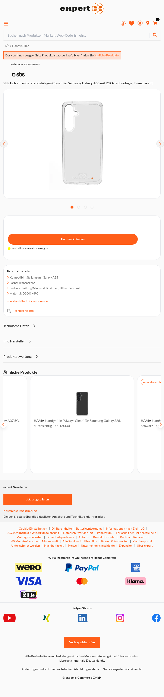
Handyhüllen (19, 45)
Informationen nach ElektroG (125, 528)
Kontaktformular (104, 537)
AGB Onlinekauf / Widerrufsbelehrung (33, 533)
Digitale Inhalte (61, 528)
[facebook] (156, 618)
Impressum (104, 533)
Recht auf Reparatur (133, 537)
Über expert (145, 545)
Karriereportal (142, 541)
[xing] (46, 618)
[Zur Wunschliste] (131, 23)
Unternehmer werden (25, 545)
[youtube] (9, 618)
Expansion (126, 545)
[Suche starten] (155, 35)
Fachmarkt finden (73, 239)
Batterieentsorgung (89, 528)
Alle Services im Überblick (79, 541)
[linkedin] (83, 618)
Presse (72, 545)
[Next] (160, 144)
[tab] (72, 207)
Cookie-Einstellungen (33, 528)
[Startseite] (7, 45)
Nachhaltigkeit (54, 545)
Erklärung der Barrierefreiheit (136, 533)
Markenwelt (50, 541)
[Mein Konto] (140, 23)
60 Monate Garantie (24, 541)
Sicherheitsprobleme (60, 537)
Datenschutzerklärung (78, 533)
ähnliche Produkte (106, 55)
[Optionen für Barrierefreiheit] (123, 23)
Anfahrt (83, 537)
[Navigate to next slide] (160, 424)
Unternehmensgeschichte (98, 545)
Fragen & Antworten (114, 541)
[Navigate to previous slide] (3, 424)
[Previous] (4, 144)
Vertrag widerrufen (29, 537)
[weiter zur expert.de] (20, 686)
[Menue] (6, 23)
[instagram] (120, 618)
